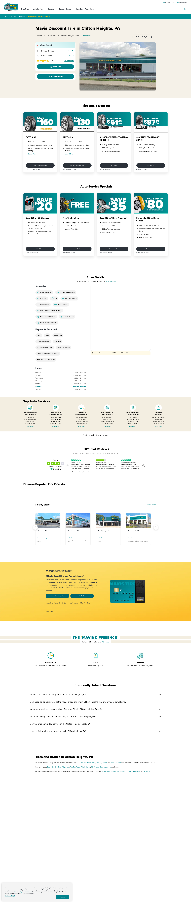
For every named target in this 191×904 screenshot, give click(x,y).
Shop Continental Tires (40, 165)
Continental (115, 771)
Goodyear (136, 771)
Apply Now (82, 596)
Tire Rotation (85, 767)
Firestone (129, 771)
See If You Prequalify (57, 596)
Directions (87, 36)
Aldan (82, 763)
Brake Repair (51, 767)
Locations (22, 16)
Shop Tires (114, 165)
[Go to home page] (11, 7)
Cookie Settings (10, 896)
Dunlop (122, 771)
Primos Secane (116, 763)
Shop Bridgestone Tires (77, 165)
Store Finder (151, 505)
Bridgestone (106, 771)
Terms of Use (28, 892)
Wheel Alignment (63, 767)
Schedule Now (40, 249)
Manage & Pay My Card (82, 603)
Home (6, 16)
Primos (104, 763)
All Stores (14, 16)
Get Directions (110, 281)
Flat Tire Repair (75, 767)
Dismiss (62, 897)
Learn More (32, 154)
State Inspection (105, 767)
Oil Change (95, 767)
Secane (98, 763)
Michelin (147, 771)
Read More (30, 426)
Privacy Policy (18, 892)
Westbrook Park (89, 763)
